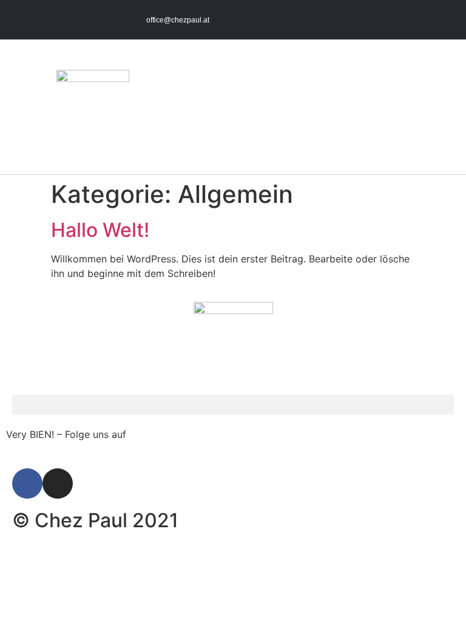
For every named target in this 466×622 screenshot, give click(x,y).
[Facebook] (27, 483)
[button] (445, 107)
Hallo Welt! (100, 230)
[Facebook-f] (418, 20)
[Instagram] (442, 20)
